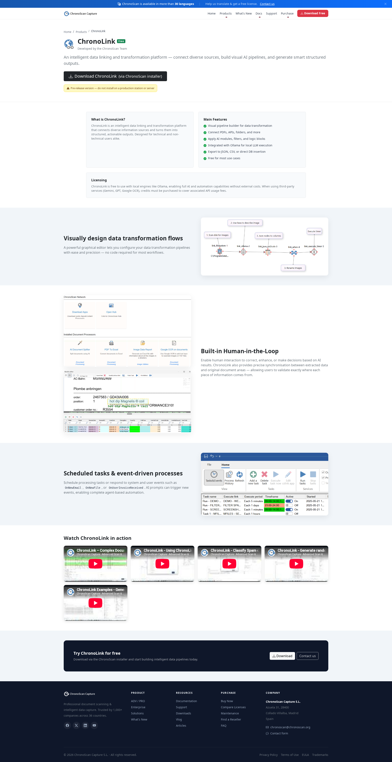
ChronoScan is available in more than (158, 4)
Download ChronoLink (118, 76)
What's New (244, 13)
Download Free (314, 13)
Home (212, 13)
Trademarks (320, 755)
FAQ (223, 725)
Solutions (137, 713)
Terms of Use (290, 755)
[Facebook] (67, 725)
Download (284, 656)
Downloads (183, 713)
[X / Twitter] (76, 725)
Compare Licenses (233, 707)
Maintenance (230, 713)
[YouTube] (94, 725)
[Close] (385, 4)
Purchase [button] (287, 13)
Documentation (186, 701)
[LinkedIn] (85, 725)
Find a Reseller (231, 719)
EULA (305, 755)
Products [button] (226, 13)
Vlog (179, 719)
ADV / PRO (138, 701)
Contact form (279, 733)
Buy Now (227, 701)
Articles (181, 725)
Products (81, 32)
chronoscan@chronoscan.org (290, 727)
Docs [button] (259, 13)
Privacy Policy (268, 755)
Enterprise (138, 707)
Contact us (267, 4)
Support (271, 13)
